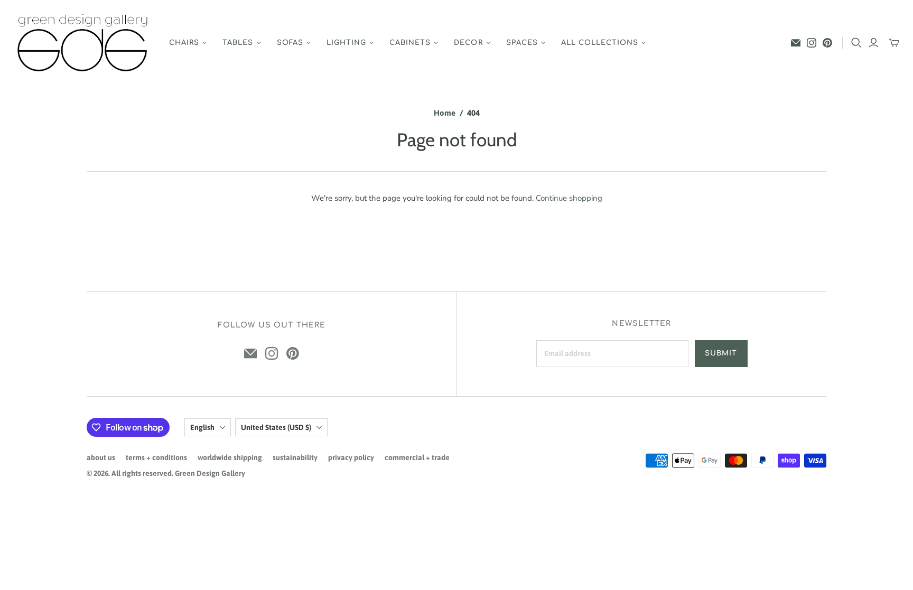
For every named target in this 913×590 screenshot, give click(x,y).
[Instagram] (811, 43)
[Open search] (856, 43)
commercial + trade (417, 457)
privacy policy (351, 457)
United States (276, 427)
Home (444, 112)
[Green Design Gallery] (83, 43)
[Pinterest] (827, 43)
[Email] (795, 43)
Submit (721, 353)
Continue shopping (569, 198)
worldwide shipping (230, 457)
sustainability (295, 457)
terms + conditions (156, 457)
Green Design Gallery (210, 473)
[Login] (873, 43)
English (202, 427)
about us (101, 457)
